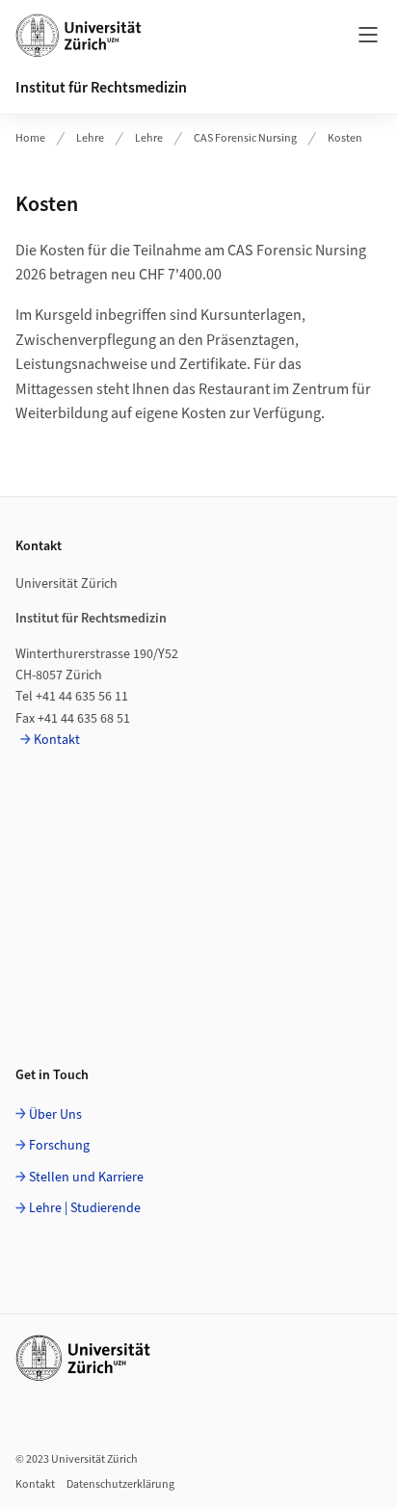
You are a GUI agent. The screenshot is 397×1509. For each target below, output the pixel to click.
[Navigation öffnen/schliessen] (368, 35)
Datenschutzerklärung (120, 1484)
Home (30, 138)
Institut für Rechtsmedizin (101, 87)
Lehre (90, 138)
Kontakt (57, 740)
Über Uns (55, 1115)
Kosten (345, 138)
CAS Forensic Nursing (245, 138)
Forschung (59, 1145)
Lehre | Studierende (85, 1208)
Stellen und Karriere (86, 1177)
